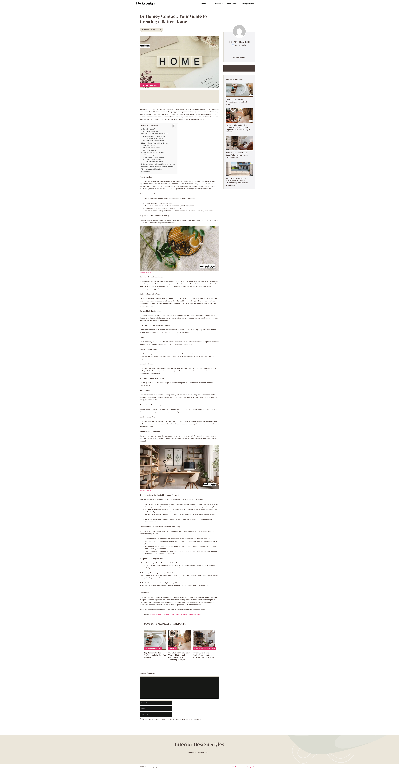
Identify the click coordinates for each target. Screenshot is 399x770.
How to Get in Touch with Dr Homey (155, 143)
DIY (210, 3)
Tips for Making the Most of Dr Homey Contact (158, 164)
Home (203, 3)
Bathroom (156, 649)
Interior (218, 3)
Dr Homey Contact (145, 272)
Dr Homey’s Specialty (152, 131)
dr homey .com (169, 614)
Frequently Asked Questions (152, 169)
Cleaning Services (247, 3)
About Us (255, 767)
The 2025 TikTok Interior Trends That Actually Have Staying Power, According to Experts (179, 656)
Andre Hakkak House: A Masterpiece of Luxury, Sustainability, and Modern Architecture (237, 181)
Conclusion (146, 172)
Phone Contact (150, 145)
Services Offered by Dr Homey (153, 152)
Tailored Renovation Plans (154, 138)
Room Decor (231, 3)
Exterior (146, 85)
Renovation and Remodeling (155, 157)
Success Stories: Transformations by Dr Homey (158, 167)
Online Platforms (151, 150)
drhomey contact (195, 614)
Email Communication (153, 148)
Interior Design (150, 155)
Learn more (239, 57)
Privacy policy (246, 767)
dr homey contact (181, 614)
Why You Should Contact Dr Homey (154, 134)
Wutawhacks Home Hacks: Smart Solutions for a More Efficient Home (204, 655)
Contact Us (236, 767)
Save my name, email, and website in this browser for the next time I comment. (171, 719)
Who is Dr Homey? (148, 129)
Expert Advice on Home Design (155, 136)
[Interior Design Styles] (145, 3)
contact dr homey (156, 614)
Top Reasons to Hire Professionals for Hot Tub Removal (155, 655)
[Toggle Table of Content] (173, 126)
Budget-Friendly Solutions (154, 162)
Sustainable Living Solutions (155, 141)
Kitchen (211, 649)
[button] (260, 3)
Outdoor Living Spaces (153, 159)
